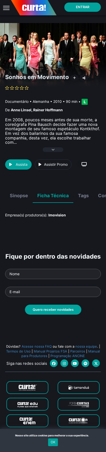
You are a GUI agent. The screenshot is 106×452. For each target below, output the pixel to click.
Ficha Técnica (53, 195)
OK (53, 442)
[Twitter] (96, 363)
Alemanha (41, 101)
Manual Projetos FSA (50, 351)
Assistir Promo (56, 164)
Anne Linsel (21, 110)
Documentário (17, 101)
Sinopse (19, 195)
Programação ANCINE (67, 356)
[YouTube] (75, 363)
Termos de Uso (18, 351)
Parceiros (77, 351)
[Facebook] (54, 363)
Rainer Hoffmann (48, 110)
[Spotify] (85, 363)
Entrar (82, 7)
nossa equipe (86, 346)
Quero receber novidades (53, 309)
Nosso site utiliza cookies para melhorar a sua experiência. (53, 435)
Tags (83, 195)
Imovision (57, 215)
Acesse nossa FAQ (37, 346)
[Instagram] (64, 363)
